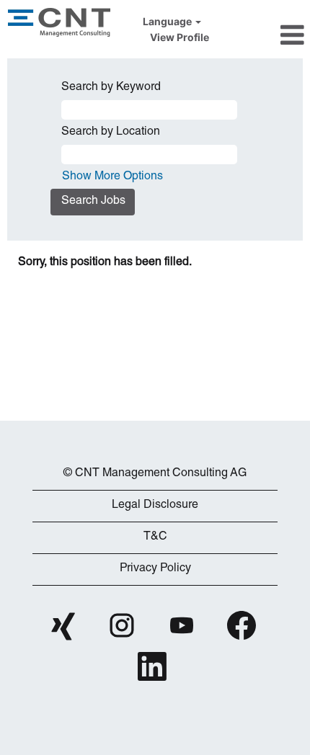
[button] (263, 34)
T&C (155, 537)
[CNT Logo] (59, 22)
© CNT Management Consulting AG (155, 474)
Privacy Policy (155, 569)
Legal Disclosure (155, 505)
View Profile (179, 37)
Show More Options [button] (112, 177)
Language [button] (168, 21)
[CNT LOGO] (155, 451)
